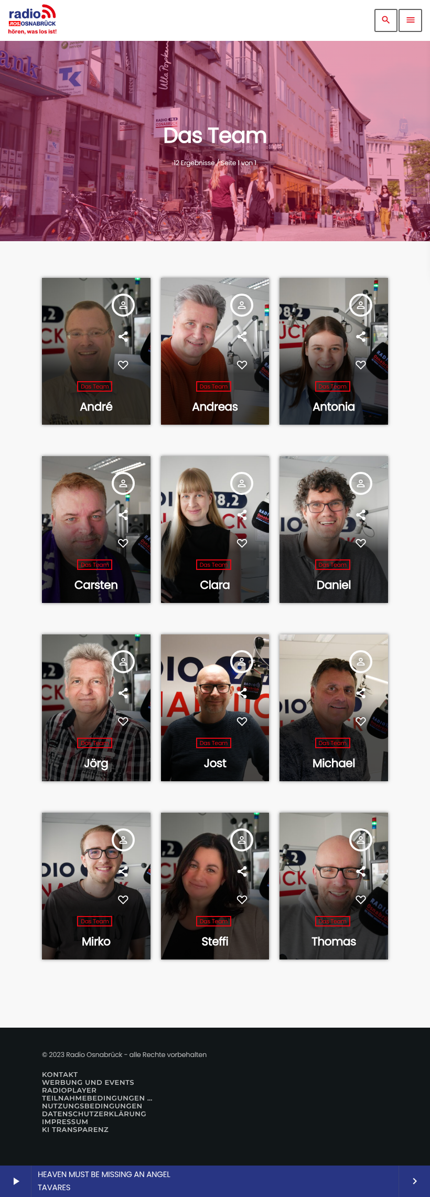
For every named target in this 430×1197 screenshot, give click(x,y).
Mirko (96, 941)
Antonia (334, 406)
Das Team (95, 386)
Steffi (215, 941)
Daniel (334, 585)
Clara (215, 585)
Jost (215, 763)
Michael (334, 763)
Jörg (96, 763)
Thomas (333, 941)
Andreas (215, 406)
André (96, 406)
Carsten (96, 585)
